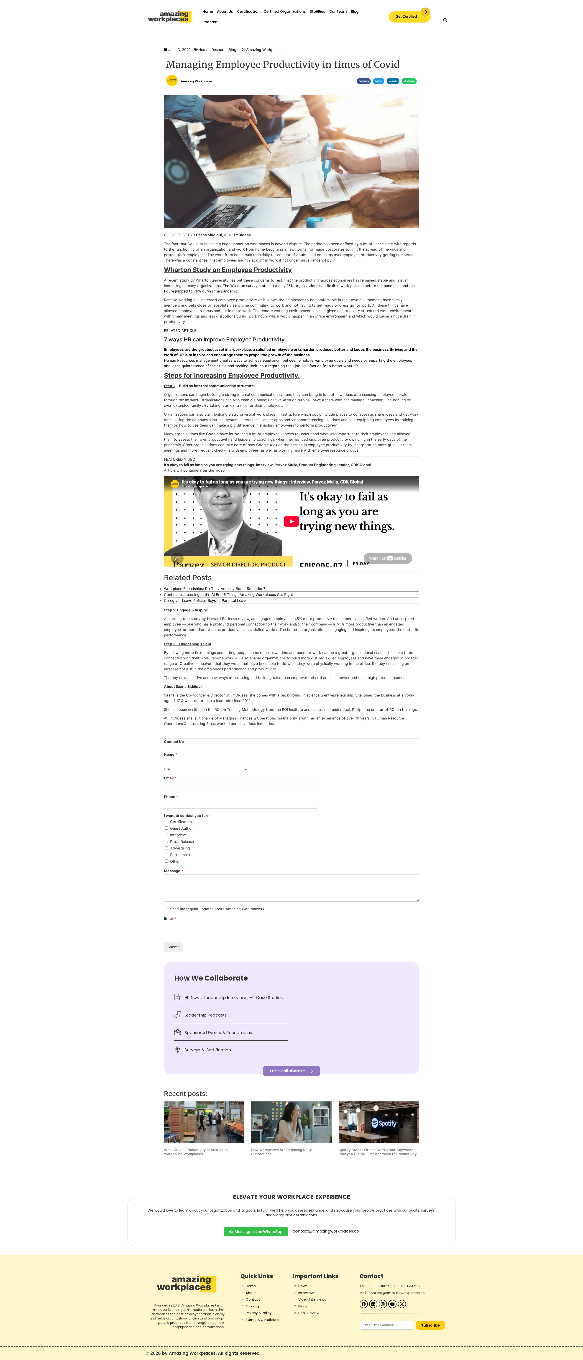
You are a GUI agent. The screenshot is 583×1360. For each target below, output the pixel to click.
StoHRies (317, 11)
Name (170, 754)
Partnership (180, 854)
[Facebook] (364, 1304)
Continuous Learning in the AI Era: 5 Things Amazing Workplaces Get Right (228, 594)
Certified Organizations (285, 11)
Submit (174, 947)
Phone (171, 796)
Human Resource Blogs (218, 49)
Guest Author (181, 828)
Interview (178, 835)
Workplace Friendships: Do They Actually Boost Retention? (214, 588)
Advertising (180, 848)
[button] (445, 20)
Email (170, 778)
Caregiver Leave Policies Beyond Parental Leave (205, 600)
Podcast (210, 22)
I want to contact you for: (187, 815)
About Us (225, 11)
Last (246, 769)
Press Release (182, 841)
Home (208, 11)
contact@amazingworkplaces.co (326, 1231)
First (167, 769)
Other (175, 861)
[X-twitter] (402, 1304)
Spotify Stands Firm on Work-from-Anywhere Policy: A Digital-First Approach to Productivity (378, 1152)
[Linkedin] (373, 1304)
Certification (248, 11)
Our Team (338, 11)
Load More (291, 1168)
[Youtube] (392, 1304)
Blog (355, 11)
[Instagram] (383, 1304)
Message (173, 871)
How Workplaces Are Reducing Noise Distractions (281, 1152)
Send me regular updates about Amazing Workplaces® (217, 909)
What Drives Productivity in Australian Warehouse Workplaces (196, 1152)
